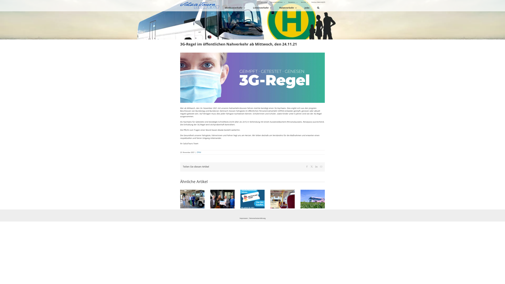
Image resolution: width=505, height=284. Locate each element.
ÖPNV (199, 152)
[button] (318, 8)
